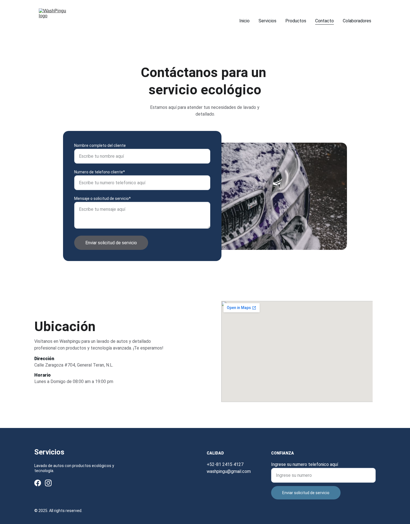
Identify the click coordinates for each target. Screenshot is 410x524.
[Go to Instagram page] (48, 483)
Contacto (324, 20)
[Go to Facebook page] (37, 483)
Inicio (244, 20)
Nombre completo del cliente (100, 145)
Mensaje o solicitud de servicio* (102, 198)
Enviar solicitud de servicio (111, 242)
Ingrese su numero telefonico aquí (304, 464)
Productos (295, 20)
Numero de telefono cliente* (99, 172)
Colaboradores (357, 20)
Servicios (267, 20)
